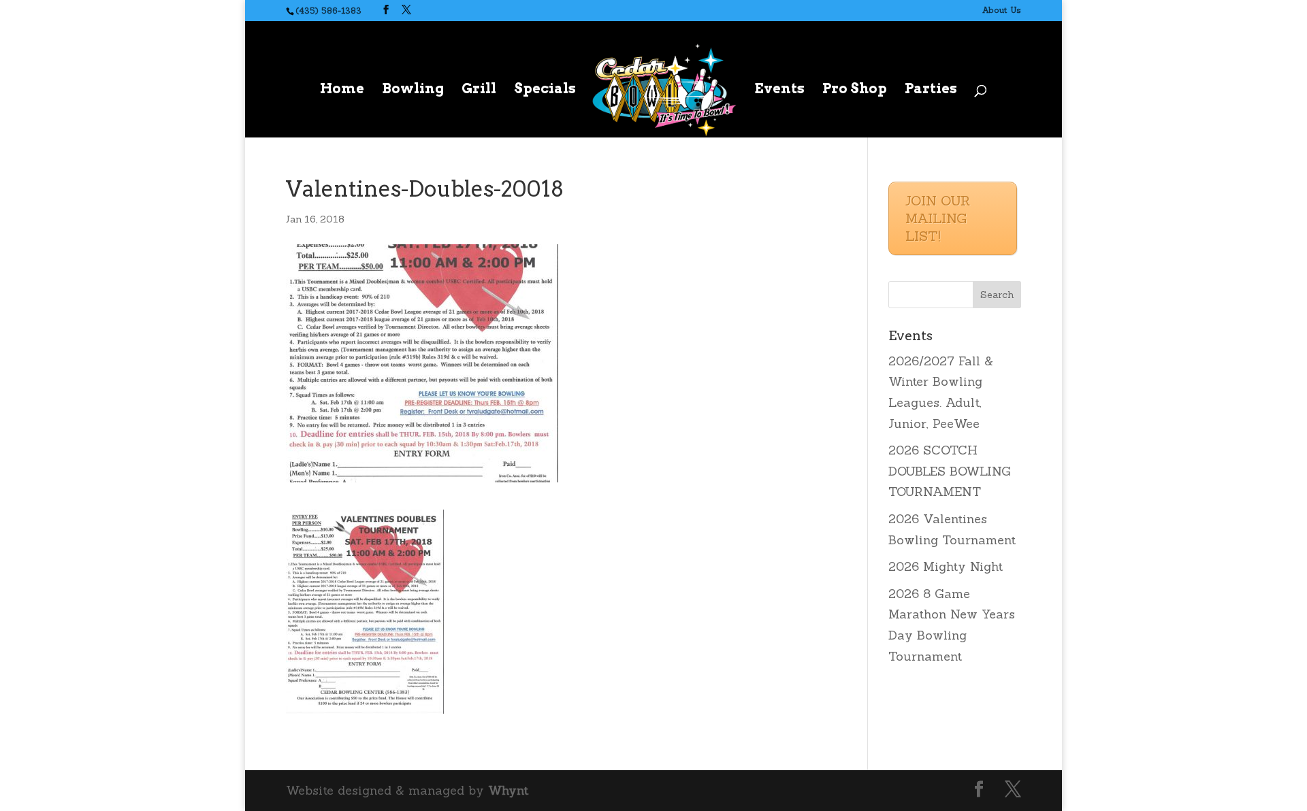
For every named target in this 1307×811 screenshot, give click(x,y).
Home (342, 90)
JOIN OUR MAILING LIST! (937, 218)
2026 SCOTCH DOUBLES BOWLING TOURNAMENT (949, 470)
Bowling (413, 90)
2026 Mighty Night (945, 566)
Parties (931, 90)
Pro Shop (854, 90)
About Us (1001, 10)
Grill (479, 90)
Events (779, 90)
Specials (545, 90)
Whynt (508, 790)
